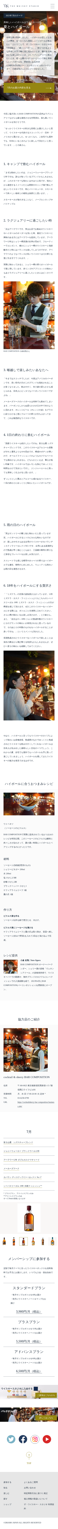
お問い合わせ (30, 1488)
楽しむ (6, 1493)
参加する (7, 1482)
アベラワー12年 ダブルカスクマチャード (22, 1160)
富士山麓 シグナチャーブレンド (18, 1142)
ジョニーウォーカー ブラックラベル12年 (22, 1151)
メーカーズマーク (11, 1169)
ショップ (7, 1504)
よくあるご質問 (31, 1482)
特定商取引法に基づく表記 (36, 1493)
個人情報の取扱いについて (36, 1499)
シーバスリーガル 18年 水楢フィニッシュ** (23, 1186)
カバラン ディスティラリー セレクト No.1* (23, 1177)
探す (5, 1499)
